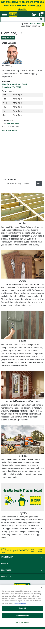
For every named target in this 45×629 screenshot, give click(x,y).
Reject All (22, 608)
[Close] (41, 587)
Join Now (32, 550)
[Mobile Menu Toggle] (4, 14)
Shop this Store (8, 38)
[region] (22, 606)
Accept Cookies (22, 615)
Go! (38, 183)
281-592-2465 (13, 124)
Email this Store (9, 130)
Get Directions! (10, 180)
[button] (22, 557)
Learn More (40, 550)
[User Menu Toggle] (34, 14)
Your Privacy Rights (22, 622)
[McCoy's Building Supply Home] (13, 14)
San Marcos (35, 23)
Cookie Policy (20, 603)
